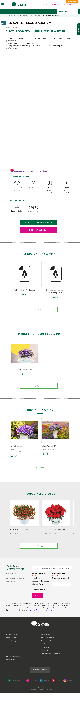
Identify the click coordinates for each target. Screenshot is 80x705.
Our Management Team (13, 656)
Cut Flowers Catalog (12, 634)
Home (10, 15)
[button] (2, 4)
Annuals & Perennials (41, 581)
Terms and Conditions (47, 641)
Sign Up (37, 595)
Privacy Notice (47, 610)
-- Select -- (56, 584)
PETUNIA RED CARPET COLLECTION (32, 15)
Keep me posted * (39, 590)
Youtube (57, 680)
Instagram (70, 680)
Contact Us (40, 687)
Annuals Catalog (11, 641)
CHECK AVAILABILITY (38, 230)
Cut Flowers (37, 578)
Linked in (46, 680)
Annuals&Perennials (17, 680)
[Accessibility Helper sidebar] (3, 23)
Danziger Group (11, 660)
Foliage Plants (38, 584)
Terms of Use (35, 610)
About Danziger (45, 634)
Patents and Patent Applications (50, 653)
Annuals (16, 15)
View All (39, 310)
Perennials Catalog (11, 638)
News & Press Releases (47, 638)
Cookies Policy (45, 650)
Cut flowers (33, 680)
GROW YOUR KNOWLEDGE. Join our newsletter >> (60, 4)
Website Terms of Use (47, 644)
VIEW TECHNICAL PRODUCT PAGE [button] (39, 222)
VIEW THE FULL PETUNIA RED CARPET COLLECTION (35, 31)
